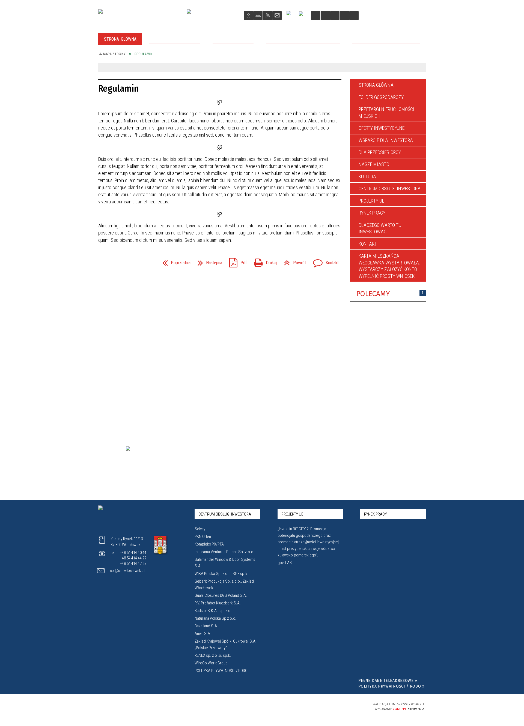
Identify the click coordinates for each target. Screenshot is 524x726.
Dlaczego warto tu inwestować (380, 228)
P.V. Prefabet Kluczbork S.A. (218, 603)
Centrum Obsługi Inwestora (390, 188)
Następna (207, 261)
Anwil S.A (202, 633)
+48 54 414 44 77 (133, 558)
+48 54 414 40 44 (133, 552)
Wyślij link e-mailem (123, 262)
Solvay (200, 528)
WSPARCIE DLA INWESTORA (386, 140)
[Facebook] (291, 15)
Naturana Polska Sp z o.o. (215, 618)
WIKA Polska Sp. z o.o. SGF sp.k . (222, 573)
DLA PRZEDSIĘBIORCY (380, 152)
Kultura (367, 176)
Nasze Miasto (374, 164)
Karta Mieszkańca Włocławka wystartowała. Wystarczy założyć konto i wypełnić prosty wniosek (389, 266)
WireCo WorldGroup (211, 663)
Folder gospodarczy (381, 97)
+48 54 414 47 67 (133, 563)
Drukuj (263, 261)
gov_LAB (285, 562)
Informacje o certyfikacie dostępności (262, 706)
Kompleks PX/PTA (209, 544)
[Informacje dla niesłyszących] (344, 15)
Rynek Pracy (372, 213)
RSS (267, 15)
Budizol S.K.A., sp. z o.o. (215, 610)
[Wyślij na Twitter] (113, 262)
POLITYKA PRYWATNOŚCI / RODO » (391, 686)
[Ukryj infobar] (421, 68)
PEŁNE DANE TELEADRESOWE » (388, 680)
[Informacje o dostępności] (325, 15)
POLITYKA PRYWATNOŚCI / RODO (221, 670)
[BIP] (303, 16)
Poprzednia (174, 261)
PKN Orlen (203, 536)
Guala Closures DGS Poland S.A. (221, 595)
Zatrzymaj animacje (315, 15)
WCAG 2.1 (347, 706)
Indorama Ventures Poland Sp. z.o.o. (224, 551)
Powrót (292, 261)
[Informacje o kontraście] (354, 15)
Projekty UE (371, 201)
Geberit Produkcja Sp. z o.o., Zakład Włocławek (224, 584)
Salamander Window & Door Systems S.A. (225, 562)
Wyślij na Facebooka (103, 262)
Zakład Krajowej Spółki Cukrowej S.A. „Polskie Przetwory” (226, 644)
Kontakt (277, 15)
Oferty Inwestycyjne (381, 128)
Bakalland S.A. (206, 625)
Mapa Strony (258, 15)
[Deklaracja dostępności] (335, 15)
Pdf (236, 261)
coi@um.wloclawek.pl (127, 570)
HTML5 (322, 706)
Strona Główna (248, 15)
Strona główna (376, 85)
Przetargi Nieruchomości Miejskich (386, 112)
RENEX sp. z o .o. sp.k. (213, 655)
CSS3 (330, 706)
